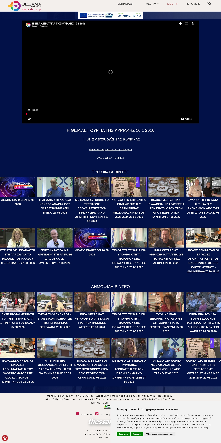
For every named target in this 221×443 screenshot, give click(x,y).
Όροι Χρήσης (120, 396)
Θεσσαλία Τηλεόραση (60, 396)
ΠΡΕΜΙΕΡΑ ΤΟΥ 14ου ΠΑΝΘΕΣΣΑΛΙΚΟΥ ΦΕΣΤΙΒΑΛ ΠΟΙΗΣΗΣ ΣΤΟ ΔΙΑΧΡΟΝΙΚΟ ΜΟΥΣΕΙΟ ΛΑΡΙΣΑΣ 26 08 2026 (203, 323)
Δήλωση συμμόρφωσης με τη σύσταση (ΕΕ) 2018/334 (127, 399)
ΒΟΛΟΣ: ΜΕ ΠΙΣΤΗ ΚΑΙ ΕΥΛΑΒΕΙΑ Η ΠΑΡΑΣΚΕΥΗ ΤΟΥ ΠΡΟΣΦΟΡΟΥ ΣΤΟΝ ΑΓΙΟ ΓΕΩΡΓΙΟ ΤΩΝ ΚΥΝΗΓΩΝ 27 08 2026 (166, 208)
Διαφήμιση (102, 396)
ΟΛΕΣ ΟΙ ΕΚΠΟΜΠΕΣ (110, 157)
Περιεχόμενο (166, 396)
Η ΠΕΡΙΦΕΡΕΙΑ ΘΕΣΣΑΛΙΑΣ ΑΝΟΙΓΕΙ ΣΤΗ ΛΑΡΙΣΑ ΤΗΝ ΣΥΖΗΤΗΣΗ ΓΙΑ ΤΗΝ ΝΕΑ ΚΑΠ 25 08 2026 (55, 369)
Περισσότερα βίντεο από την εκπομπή (110, 149)
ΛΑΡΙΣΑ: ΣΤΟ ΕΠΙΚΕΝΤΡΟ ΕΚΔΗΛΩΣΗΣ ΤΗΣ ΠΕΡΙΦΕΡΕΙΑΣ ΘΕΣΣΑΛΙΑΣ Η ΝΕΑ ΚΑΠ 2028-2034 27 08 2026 (129, 208)
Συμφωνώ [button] (123, 434)
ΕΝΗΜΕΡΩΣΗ (126, 4)
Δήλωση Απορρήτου (143, 396)
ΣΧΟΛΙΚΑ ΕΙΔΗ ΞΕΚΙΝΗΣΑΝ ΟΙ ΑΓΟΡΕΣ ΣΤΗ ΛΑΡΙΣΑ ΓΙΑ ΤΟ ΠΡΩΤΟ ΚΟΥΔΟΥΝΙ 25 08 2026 (166, 323)
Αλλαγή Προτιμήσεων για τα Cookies (68, 399)
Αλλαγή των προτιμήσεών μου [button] (159, 434)
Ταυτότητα (169, 399)
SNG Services (85, 396)
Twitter (103, 415)
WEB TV (151, 4)
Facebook (86, 415)
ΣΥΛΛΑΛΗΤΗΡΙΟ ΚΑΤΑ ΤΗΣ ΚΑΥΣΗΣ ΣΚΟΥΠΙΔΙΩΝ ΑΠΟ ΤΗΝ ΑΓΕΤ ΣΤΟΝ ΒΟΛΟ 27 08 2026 (203, 208)
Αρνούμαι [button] (137, 434)
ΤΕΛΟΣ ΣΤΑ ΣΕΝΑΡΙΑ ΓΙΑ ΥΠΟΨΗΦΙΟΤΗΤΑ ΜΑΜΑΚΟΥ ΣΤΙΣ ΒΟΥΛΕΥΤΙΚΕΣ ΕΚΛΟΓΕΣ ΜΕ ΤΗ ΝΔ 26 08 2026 (129, 259)
